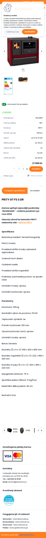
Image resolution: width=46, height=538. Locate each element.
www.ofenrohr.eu (22, 522)
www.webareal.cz (26, 535)
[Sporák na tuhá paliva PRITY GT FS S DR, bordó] (23, 50)
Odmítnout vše (12, 32)
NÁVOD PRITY (25, 222)
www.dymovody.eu (20, 519)
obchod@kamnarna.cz (17, 482)
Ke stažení (35, 190)
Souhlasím (30, 31)
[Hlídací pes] (33, 175)
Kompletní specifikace (14, 190)
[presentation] (4, 51)
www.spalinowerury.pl (19, 528)
